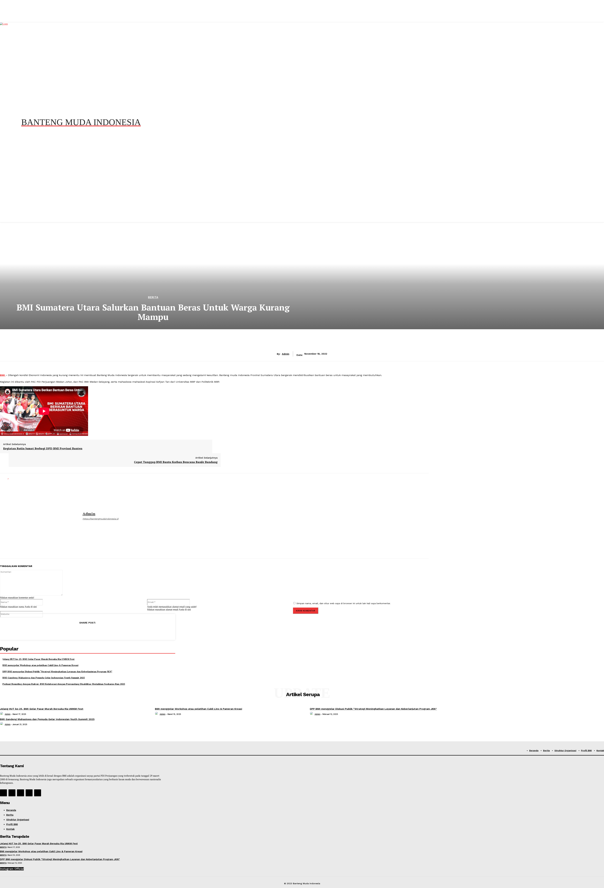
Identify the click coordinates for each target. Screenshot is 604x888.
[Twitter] (76, 631)
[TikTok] (20, 792)
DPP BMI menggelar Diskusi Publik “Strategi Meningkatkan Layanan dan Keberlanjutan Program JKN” (57, 671)
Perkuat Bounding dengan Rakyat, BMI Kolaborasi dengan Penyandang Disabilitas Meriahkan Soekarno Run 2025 (64, 683)
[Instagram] (11, 792)
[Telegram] (99, 631)
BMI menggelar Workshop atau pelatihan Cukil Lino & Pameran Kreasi (40, 665)
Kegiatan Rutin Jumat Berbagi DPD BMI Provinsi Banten (42, 448)
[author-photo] (2, 714)
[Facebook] (65, 631)
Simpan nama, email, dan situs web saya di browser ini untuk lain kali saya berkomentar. (343, 603)
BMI (3, 375)
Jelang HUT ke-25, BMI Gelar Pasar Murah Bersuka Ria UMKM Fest (39, 659)
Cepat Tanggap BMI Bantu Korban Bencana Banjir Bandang (176, 462)
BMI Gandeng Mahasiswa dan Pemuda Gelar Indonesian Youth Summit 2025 (44, 677)
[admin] (39, 516)
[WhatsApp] (87, 631)
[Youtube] (37, 792)
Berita (153, 297)
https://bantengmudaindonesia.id (100, 518)
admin (285, 354)
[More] (110, 630)
